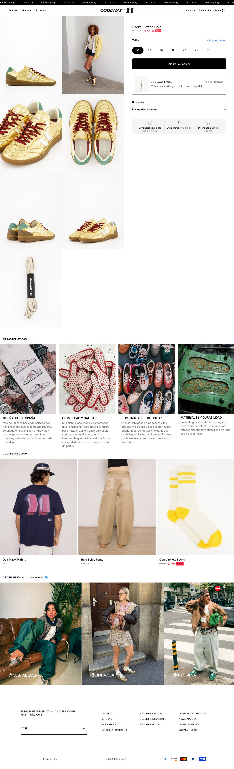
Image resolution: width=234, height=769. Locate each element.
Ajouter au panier (179, 63)
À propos (41, 10)
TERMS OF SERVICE (189, 724)
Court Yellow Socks (172, 559)
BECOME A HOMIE (149, 724)
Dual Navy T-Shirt (14, 559)
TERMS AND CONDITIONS (192, 713)
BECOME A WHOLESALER (153, 719)
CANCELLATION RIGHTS (114, 730)
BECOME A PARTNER (151, 713)
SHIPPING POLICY (111, 724)
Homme (26, 10)
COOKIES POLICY (187, 730)
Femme (13, 10)
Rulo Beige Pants (92, 559)
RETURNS (106, 719)
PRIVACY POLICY (187, 719)
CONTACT (107, 713)
